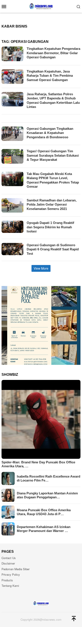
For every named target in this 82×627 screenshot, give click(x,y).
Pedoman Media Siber (16, 569)
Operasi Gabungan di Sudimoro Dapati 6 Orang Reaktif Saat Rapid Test (53, 249)
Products (7, 580)
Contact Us (9, 558)
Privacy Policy (11, 574)
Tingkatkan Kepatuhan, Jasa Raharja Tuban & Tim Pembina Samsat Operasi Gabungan (50, 75)
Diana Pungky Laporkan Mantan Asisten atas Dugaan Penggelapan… (47, 495)
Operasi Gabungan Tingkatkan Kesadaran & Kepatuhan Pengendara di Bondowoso (50, 133)
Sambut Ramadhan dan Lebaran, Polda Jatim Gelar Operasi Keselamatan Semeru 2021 (52, 204)
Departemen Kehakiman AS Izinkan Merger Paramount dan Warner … (43, 529)
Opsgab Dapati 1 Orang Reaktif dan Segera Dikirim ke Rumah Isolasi (50, 227)
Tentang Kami (10, 586)
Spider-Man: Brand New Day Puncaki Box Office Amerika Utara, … (38, 464)
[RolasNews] (41, 6)
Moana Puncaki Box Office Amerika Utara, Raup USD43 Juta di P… (44, 512)
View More (41, 268)
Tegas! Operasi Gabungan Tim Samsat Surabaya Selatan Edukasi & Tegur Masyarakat (53, 155)
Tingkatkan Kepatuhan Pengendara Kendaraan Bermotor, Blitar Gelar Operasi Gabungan (53, 53)
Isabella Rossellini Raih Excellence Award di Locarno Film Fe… (48, 478)
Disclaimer (8, 563)
